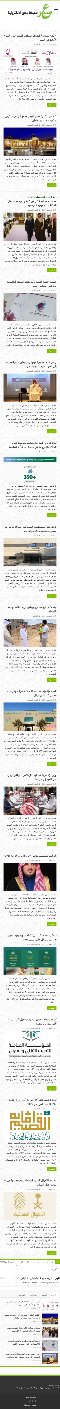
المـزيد (52, 105)
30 (16, 1265)
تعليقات (33, 1295)
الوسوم (22, 1295)
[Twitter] (29, 1401)
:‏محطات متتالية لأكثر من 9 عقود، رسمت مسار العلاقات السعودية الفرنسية (32, 201)
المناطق (35, 616)
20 (22, 1262)
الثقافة (36, 44)
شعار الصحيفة (30, 1405)
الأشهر (44, 1295)
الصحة (36, 535)
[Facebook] (33, 1401)
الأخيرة (54, 1295)
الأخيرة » (54, 1269)
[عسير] (30, 11)
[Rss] (35, 1401)
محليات (36, 452)
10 (28, 1262)
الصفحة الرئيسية (32, 125)
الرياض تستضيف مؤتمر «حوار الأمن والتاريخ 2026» (30, 855)
